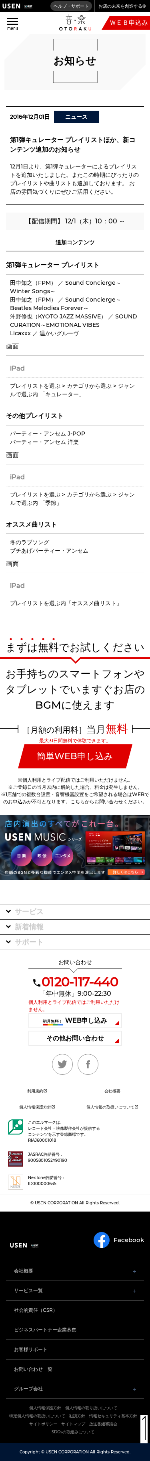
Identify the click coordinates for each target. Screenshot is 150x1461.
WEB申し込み (75, 1020)
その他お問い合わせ (75, 1038)
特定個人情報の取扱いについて (37, 1415)
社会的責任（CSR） (36, 1310)
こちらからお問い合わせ (96, 801)
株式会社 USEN (17, 6)
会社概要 (23, 1271)
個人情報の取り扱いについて (91, 1407)
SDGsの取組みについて (73, 1432)
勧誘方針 (77, 1415)
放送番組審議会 (103, 1424)
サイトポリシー (43, 1424)
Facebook (129, 1240)
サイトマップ (73, 1424)
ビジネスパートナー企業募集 (45, 1330)
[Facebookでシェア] (88, 1064)
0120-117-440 (80, 981)
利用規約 (35, 1091)
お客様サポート (31, 1349)
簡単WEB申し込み (75, 756)
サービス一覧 (28, 1290)
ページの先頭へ (144, 1429)
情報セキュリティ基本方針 (113, 1415)
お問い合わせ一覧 (33, 1369)
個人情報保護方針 (35, 1107)
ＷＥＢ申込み (129, 22)
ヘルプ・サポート (71, 6)
